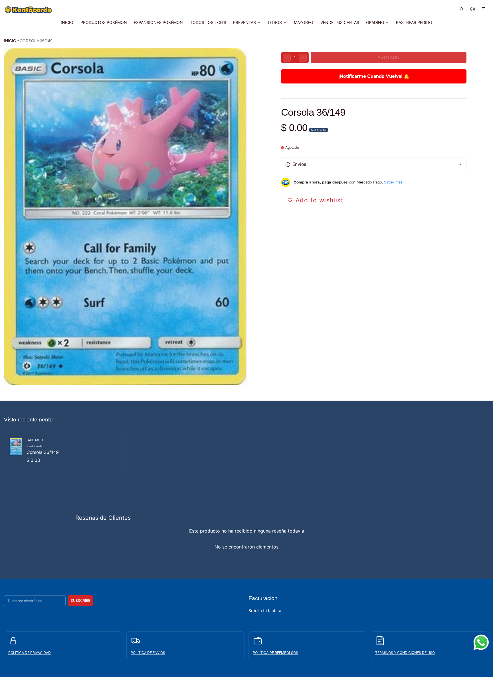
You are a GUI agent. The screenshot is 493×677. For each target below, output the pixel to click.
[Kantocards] (28, 9)
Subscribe (80, 600)
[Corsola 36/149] (63, 452)
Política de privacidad (29, 652)
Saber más (393, 182)
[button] (461, 9)
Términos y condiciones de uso (405, 652)
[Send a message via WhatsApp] (481, 642)
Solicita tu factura (264, 610)
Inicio (10, 40)
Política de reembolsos (275, 652)
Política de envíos (148, 652)
